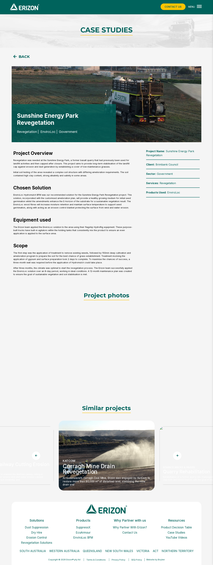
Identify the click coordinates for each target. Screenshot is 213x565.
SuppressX (83, 527)
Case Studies (176, 532)
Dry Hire (36, 532)
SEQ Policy (136, 560)
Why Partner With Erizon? (130, 527)
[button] (21, 56)
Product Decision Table (176, 527)
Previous (36, 456)
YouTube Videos (176, 537)
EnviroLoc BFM (83, 537)
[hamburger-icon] (199, 7)
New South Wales (119, 551)
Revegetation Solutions (36, 542)
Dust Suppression (36, 527)
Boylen (161, 559)
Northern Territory (178, 551)
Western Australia (64, 551)
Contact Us (129, 532)
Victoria (142, 551)
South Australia (33, 551)
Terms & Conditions (96, 560)
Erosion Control (36, 537)
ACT (155, 551)
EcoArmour (83, 532)
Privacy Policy (118, 560)
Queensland (92, 551)
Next (177, 456)
